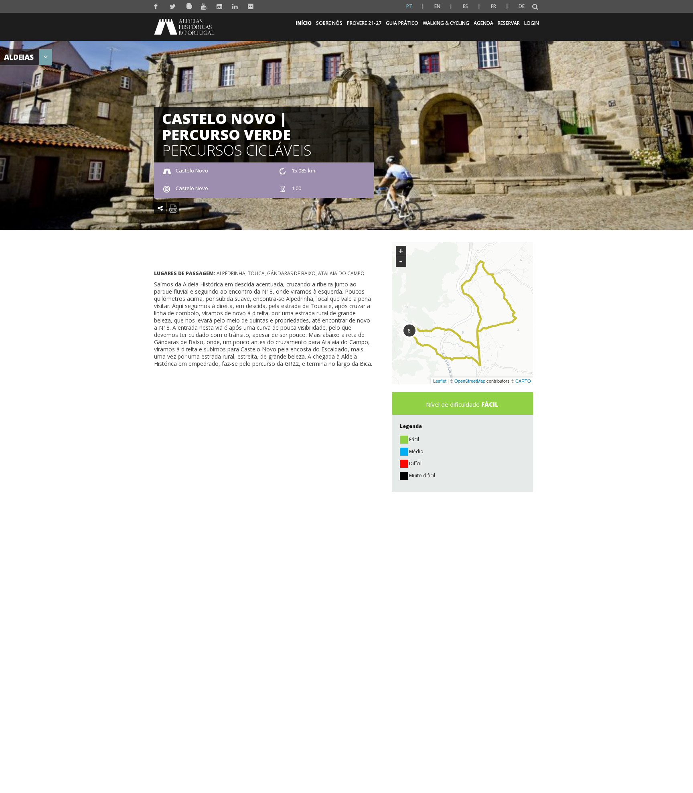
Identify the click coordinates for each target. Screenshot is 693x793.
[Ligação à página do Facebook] (157, 6)
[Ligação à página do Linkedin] (235, 6)
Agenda (483, 23)
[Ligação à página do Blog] (188, 4)
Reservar (509, 23)
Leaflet (439, 380)
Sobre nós (329, 23)
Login (531, 23)
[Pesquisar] (535, 7)
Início (304, 23)
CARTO (523, 380)
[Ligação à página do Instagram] (220, 6)
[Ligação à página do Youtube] (204, 6)
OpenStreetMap (469, 380)
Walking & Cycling (446, 23)
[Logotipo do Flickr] (251, 6)
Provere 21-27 (364, 23)
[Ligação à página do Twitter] (173, 6)
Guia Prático (402, 23)
